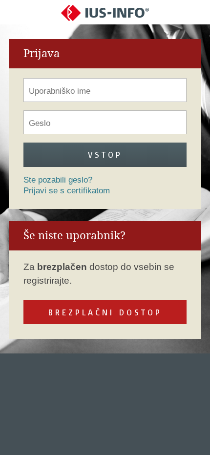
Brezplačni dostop (105, 312)
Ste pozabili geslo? (57, 180)
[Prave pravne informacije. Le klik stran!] (105, 12)
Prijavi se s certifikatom (66, 190)
